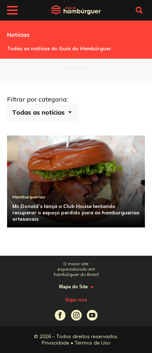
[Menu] (12, 11)
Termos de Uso (92, 343)
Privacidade (55, 343)
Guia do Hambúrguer (76, 10)
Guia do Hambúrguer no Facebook (60, 315)
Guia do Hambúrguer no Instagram (76, 315)
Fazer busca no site (139, 10)
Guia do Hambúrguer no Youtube (92, 315)
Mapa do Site (73, 286)
